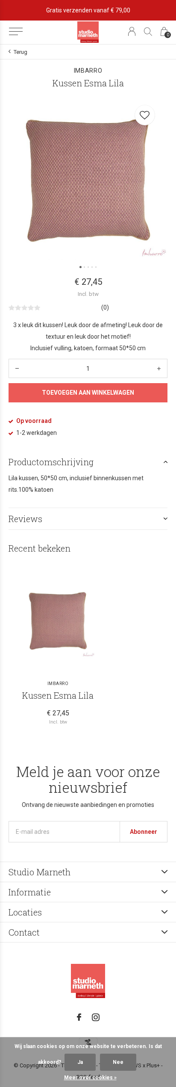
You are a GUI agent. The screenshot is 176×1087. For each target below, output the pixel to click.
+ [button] (158, 368)
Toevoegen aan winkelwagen (88, 392)
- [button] (17, 368)
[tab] (88, 462)
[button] (15, 31)
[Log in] (131, 31)
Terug (20, 52)
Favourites (145, 115)
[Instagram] (96, 1017)
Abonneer (143, 831)
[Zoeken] (148, 31)
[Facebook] (79, 1017)
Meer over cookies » (90, 1078)
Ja (80, 1062)
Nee (118, 1062)
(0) (105, 307)
